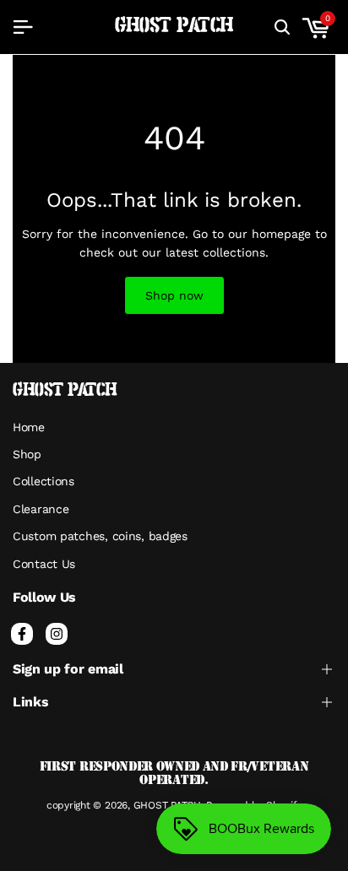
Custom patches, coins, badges (100, 536)
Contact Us (44, 564)
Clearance (40, 509)
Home (29, 427)
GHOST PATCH (174, 26)
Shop (27, 454)
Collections (43, 481)
